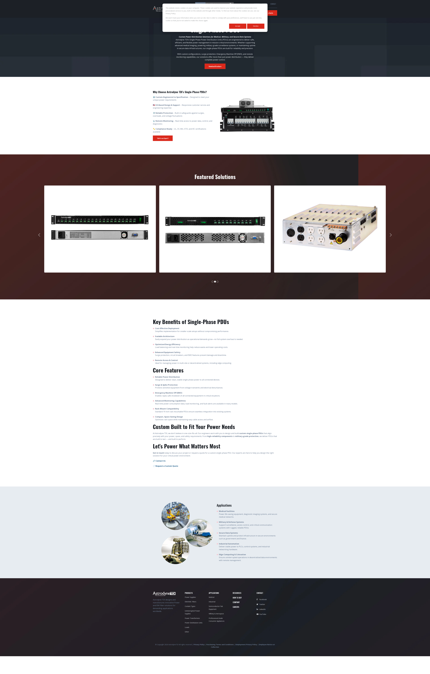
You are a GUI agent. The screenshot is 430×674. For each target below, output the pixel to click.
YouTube (262, 614)
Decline (255, 26)
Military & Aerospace (216, 614)
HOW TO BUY (237, 597)
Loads (187, 627)
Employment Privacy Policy (246, 644)
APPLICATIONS (214, 593)
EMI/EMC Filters (190, 602)
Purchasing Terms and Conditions (220, 644)
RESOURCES (237, 593)
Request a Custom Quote (167, 466)
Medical (211, 597)
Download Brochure (215, 66)
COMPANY (236, 602)
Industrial (212, 602)
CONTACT (273, 4)
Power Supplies (190, 597)
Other (187, 632)
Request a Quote (267, 13)
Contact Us (161, 461)
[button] (39, 234)
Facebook (263, 599)
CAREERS (236, 607)
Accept (237, 26)
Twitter (262, 604)
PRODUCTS (189, 593)
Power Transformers (192, 618)
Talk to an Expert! (163, 138)
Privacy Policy (199, 644)
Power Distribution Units (193, 623)
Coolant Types (190, 606)
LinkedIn (262, 609)
